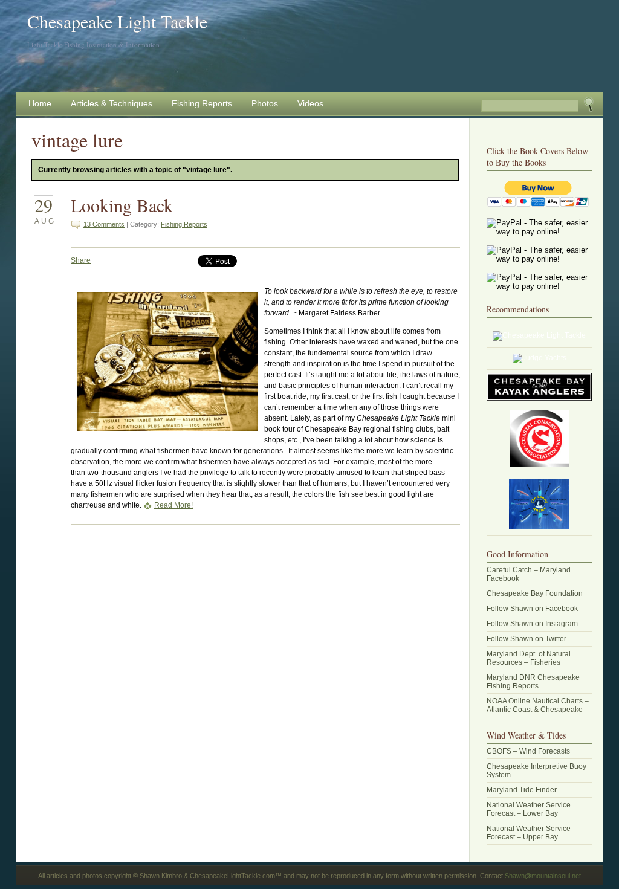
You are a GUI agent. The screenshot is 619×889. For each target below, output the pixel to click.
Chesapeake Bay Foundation (535, 593)
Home (39, 103)
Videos (310, 103)
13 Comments (104, 224)
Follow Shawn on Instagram (532, 623)
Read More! (173, 505)
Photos (264, 103)
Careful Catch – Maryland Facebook (529, 574)
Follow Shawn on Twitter (526, 639)
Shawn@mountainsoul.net (543, 875)
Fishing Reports (202, 103)
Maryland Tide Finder (522, 790)
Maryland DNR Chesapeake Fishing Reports (533, 681)
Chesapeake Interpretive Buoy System (536, 770)
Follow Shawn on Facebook (532, 608)
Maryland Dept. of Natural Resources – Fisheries (529, 658)
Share (81, 260)
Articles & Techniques (111, 103)
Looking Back (122, 205)
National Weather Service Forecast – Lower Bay (529, 809)
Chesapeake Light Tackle (117, 21)
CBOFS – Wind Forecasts (528, 751)
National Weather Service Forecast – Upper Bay (529, 832)
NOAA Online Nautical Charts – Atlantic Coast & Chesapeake (538, 705)
